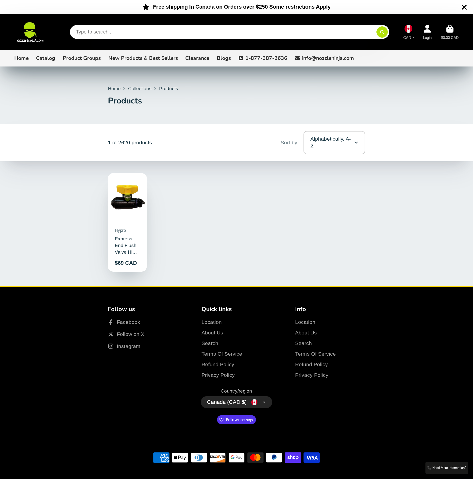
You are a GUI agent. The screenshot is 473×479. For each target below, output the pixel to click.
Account (427, 32)
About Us (212, 332)
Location (212, 322)
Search (210, 343)
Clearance (197, 57)
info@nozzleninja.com (328, 57)
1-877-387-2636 (266, 57)
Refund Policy (218, 364)
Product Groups (82, 57)
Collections (140, 88)
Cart (450, 32)
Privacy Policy (218, 375)
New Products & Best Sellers (143, 57)
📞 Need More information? (446, 468)
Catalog (45, 57)
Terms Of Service (222, 354)
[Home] (30, 32)
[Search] (382, 32)
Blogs (224, 57)
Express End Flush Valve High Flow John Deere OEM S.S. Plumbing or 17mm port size (127, 222)
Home (21, 57)
